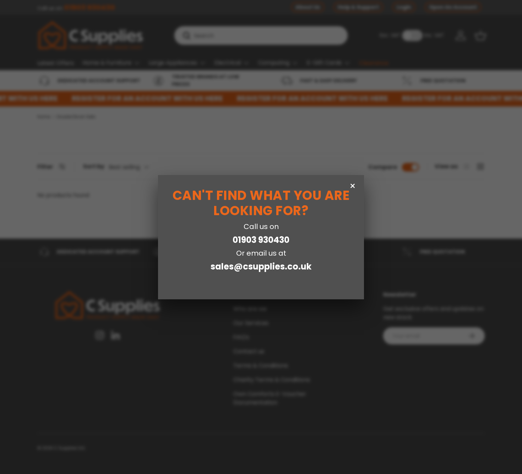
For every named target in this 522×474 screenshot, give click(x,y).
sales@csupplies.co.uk (261, 266)
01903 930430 (261, 239)
